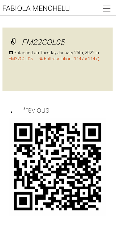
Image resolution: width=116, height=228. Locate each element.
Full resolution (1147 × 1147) (71, 58)
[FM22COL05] (57, 165)
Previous (29, 109)
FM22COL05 (21, 58)
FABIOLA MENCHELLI (36, 8)
